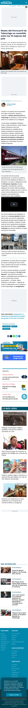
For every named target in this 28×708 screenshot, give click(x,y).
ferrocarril (6, 328)
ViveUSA (14, 670)
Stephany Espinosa (7, 374)
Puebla (13, 639)
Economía (3, 639)
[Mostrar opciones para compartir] (26, 7)
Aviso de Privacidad (15, 690)
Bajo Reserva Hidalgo (8, 384)
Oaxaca (14, 637)
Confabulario (15, 672)
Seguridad (3, 637)
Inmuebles (15, 651)
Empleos (14, 653)
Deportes (3, 645)
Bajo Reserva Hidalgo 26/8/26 (9, 387)
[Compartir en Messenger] (16, 336)
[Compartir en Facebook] (8, 336)
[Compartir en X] (11, 336)
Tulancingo (6, 326)
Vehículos (14, 655)
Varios (13, 657)
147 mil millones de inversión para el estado (10, 398)
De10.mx (14, 666)
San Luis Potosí (16, 633)
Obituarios (14, 674)
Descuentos (15, 676)
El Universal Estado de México (18, 642)
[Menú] (26, 2)
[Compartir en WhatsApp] (14, 336)
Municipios (4, 635)
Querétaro (14, 635)
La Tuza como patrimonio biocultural (10, 378)
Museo (14, 326)
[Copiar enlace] (19, 336)
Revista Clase (15, 668)
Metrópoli (3, 647)
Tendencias (4, 643)
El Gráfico (14, 664)
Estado (3, 633)
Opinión (5, 370)
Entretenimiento (6, 101)
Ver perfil (9, 105)
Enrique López (6, 394)
